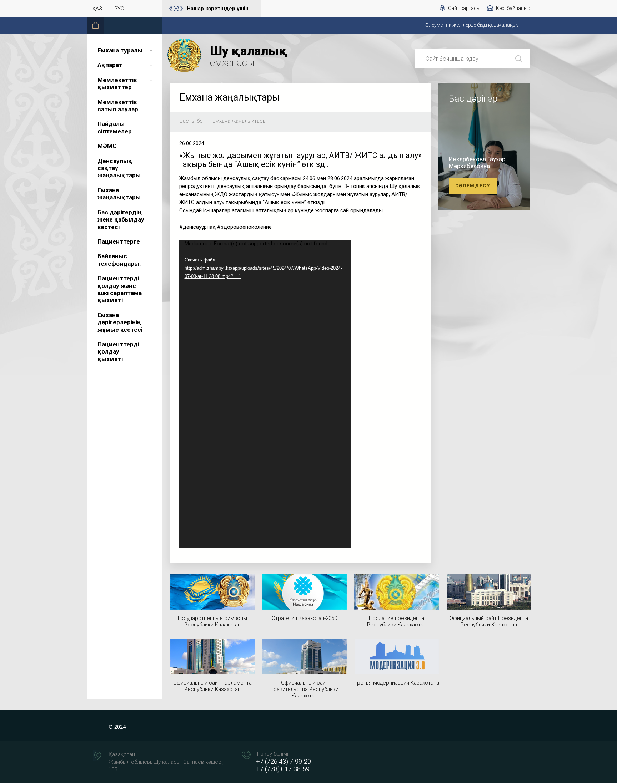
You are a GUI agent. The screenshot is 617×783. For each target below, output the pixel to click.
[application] (265, 394)
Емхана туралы (119, 50)
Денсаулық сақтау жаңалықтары (119, 168)
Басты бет (192, 121)
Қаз (97, 8)
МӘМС (107, 145)
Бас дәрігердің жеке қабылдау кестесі (120, 219)
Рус (119, 8)
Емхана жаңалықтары (119, 194)
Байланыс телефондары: (119, 260)
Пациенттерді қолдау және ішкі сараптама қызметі (119, 289)
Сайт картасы (464, 8)
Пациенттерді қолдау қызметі (118, 351)
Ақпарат (109, 64)
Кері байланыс (513, 8)
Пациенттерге (118, 241)
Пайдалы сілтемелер (114, 127)
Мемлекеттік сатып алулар (117, 105)
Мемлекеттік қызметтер (117, 83)
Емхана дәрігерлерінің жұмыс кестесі (119, 322)
